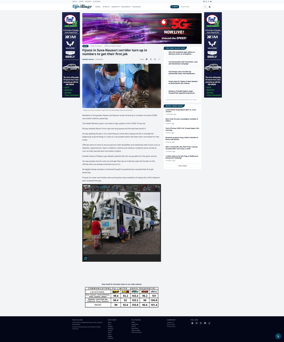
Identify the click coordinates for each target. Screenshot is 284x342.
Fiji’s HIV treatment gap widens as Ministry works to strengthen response (182, 54)
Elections (110, 338)
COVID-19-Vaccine (96, 46)
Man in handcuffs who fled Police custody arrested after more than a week (182, 148)
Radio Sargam (135, 330)
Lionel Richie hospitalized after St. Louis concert (181, 111)
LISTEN (81, 1)
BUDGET (88, 1)
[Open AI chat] (278, 336)
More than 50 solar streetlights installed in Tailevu (182, 120)
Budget (110, 336)
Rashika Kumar (88, 59)
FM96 (133, 322)
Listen (109, 334)
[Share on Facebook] (146, 59)
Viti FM (133, 326)
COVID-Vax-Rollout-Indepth (112, 46)
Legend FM (134, 324)
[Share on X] (151, 59)
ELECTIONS (96, 1)
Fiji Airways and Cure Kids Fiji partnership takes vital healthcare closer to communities (182, 74)
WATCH (74, 1)
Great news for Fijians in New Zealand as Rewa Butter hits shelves (183, 82)
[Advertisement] (122, 275)
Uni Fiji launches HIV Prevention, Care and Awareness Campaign (183, 63)
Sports (106, 7)
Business (126, 7)
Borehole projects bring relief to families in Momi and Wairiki (182, 139)
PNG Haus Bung (136, 332)
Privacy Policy (171, 326)
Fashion (136, 7)
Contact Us (170, 322)
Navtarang (134, 328)
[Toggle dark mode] (210, 7)
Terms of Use (171, 324)
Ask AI (175, 7)
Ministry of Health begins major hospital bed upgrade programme (182, 92)
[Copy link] (159, 59)
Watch (110, 332)
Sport (109, 324)
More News (182, 166)
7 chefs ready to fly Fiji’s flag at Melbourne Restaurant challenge (182, 157)
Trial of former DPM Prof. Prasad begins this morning (182, 129)
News (98, 7)
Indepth (115, 7)
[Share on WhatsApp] (155, 59)
